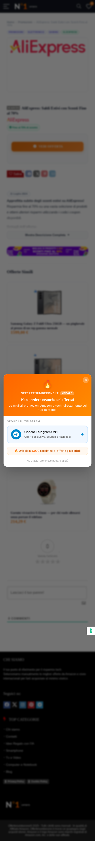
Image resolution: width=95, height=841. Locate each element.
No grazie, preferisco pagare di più (47, 460)
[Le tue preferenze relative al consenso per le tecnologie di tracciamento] (91, 631)
